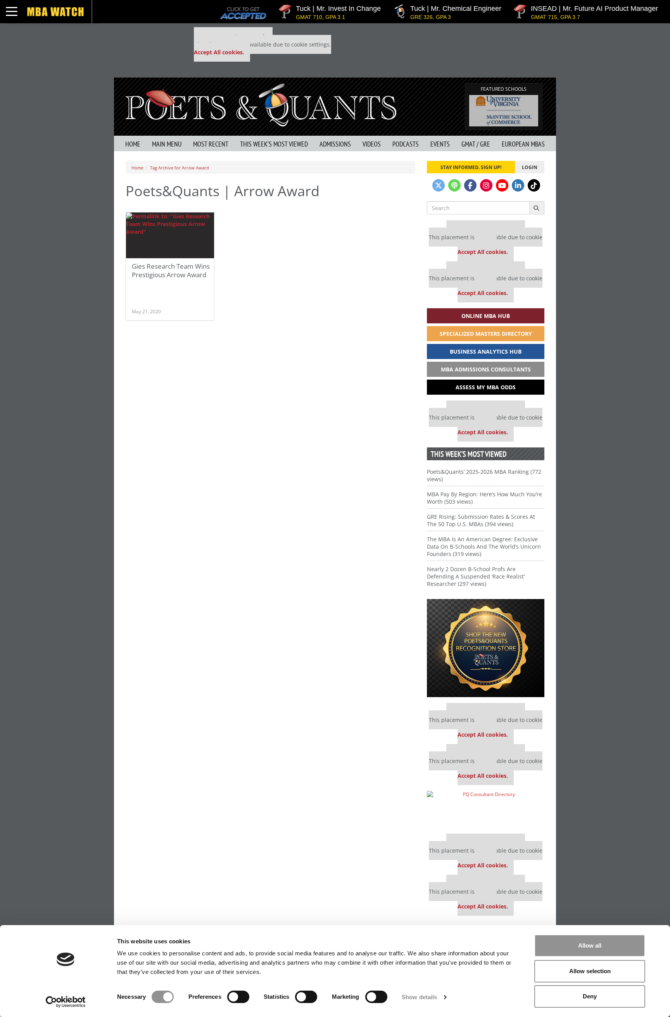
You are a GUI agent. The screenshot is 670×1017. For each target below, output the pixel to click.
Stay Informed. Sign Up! (470, 167)
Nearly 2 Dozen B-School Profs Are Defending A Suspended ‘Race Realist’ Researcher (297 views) (476, 576)
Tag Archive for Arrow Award (179, 168)
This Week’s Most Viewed (274, 144)
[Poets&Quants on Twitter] (438, 185)
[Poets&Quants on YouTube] (502, 185)
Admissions (335, 144)
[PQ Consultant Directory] (485, 809)
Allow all (589, 945)
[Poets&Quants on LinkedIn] (518, 185)
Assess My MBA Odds (486, 387)
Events (440, 144)
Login (529, 167)
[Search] (536, 207)
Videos (372, 144)
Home (132, 144)
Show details (419, 997)
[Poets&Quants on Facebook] (470, 185)
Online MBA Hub (485, 315)
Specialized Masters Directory (486, 333)
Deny (590, 996)
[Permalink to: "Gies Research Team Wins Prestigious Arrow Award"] (170, 235)
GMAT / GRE (475, 144)
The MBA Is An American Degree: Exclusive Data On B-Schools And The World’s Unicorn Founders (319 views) (484, 546)
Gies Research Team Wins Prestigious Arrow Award (171, 270)
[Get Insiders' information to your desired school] (485, 648)
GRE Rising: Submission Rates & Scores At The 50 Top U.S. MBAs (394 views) (481, 520)
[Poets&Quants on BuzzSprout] (454, 185)
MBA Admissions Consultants (486, 369)
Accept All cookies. (219, 52)
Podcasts (405, 144)
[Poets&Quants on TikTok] (534, 185)
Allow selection (590, 971)
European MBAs (523, 144)
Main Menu (166, 144)
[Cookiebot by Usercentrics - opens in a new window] (66, 1002)
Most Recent (210, 144)
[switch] (238, 997)
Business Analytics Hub (485, 351)
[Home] (261, 104)
